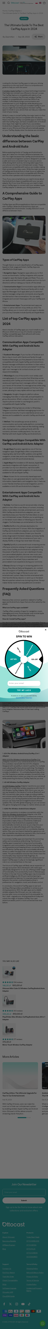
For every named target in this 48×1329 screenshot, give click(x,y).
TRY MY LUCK (24, 690)
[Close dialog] (45, 629)
